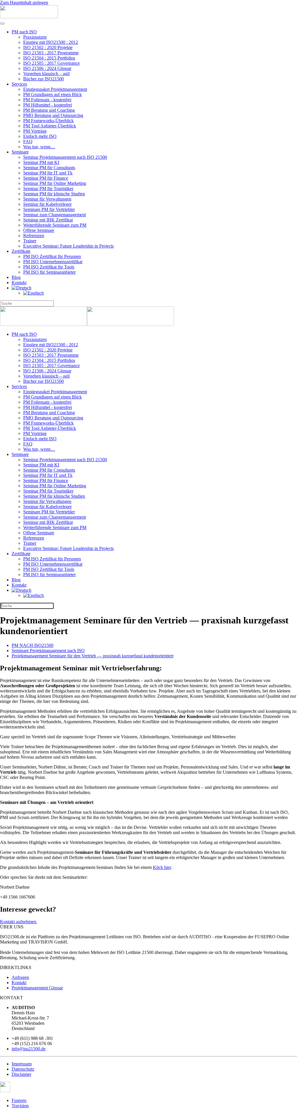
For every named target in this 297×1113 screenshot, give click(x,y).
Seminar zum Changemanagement (54, 214)
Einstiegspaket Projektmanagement (55, 89)
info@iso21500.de (29, 1048)
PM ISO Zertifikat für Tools (48, 266)
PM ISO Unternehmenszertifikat (52, 261)
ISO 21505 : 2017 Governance (51, 63)
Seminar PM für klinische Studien (54, 193)
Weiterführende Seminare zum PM (54, 225)
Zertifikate (21, 251)
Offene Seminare (38, 230)
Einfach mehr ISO (40, 136)
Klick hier (162, 867)
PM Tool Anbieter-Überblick (49, 125)
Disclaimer (21, 1074)
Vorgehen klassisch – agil (46, 73)
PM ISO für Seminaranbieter (49, 272)
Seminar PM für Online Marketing (54, 183)
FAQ (27, 141)
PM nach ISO (24, 31)
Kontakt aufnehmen (18, 921)
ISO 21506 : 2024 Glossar (47, 68)
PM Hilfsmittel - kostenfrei (47, 104)
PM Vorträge (35, 131)
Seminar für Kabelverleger (47, 204)
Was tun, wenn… (39, 146)
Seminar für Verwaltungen (47, 198)
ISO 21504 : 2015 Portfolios (49, 57)
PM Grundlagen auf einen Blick (52, 94)
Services (19, 84)
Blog (16, 277)
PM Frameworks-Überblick (48, 120)
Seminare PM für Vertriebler (49, 209)
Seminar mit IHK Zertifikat (48, 219)
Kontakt (19, 282)
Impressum (22, 1063)
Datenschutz (23, 1069)
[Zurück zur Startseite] (29, 16)
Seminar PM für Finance (45, 178)
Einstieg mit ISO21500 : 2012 (50, 42)
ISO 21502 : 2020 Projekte (48, 47)
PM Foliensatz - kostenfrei (47, 99)
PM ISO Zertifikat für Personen (52, 256)
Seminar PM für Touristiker (48, 188)
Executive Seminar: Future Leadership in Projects (68, 245)
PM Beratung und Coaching (49, 110)
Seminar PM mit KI (41, 162)
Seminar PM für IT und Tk (48, 172)
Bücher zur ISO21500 (43, 78)
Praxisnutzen (35, 37)
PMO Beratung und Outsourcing (53, 115)
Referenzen (33, 235)
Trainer (29, 240)
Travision (20, 1105)
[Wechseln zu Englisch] (33, 293)
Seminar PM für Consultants (49, 167)
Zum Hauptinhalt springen (24, 2)
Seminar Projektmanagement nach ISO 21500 (65, 157)
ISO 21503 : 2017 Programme (51, 52)
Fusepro (19, 1100)
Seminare (20, 151)
